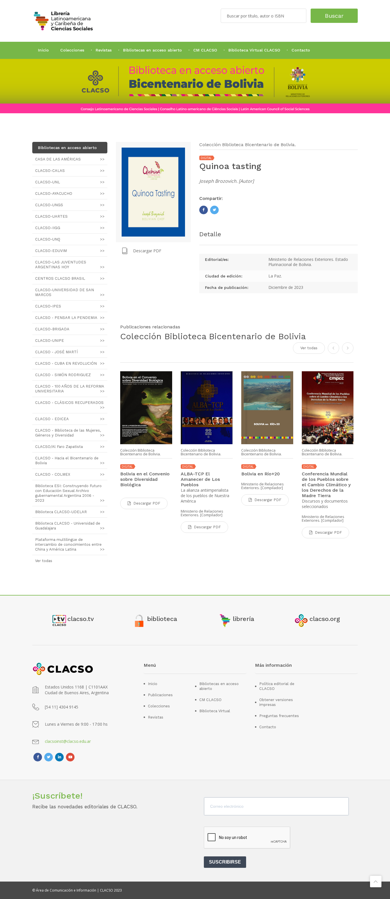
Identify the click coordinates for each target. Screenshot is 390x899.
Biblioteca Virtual (214, 711)
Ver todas (308, 348)
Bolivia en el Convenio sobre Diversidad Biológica (145, 479)
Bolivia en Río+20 (260, 474)
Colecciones (72, 50)
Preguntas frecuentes (279, 716)
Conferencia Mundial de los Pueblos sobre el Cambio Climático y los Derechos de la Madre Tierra (326, 484)
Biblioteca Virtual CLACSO (254, 50)
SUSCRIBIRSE (225, 862)
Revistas (104, 50)
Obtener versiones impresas (276, 702)
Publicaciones (160, 695)
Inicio (43, 50)
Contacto (301, 50)
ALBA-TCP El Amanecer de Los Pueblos (200, 479)
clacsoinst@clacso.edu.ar (68, 741)
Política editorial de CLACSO (276, 686)
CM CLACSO (205, 50)
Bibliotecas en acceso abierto (152, 50)
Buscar (334, 15)
